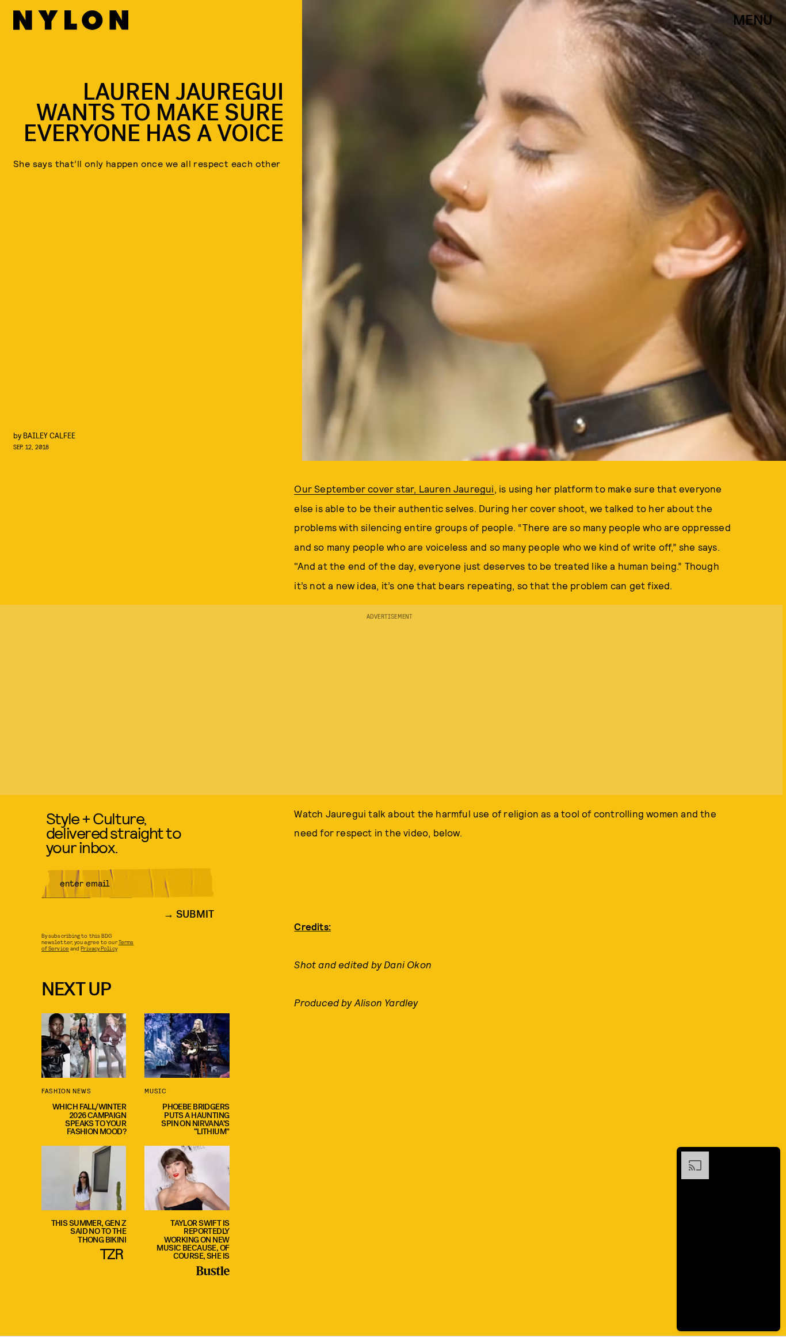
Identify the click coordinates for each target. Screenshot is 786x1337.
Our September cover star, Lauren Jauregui (394, 488)
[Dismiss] (767, 1157)
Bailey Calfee (49, 435)
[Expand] (689, 1157)
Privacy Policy (99, 948)
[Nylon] (70, 20)
